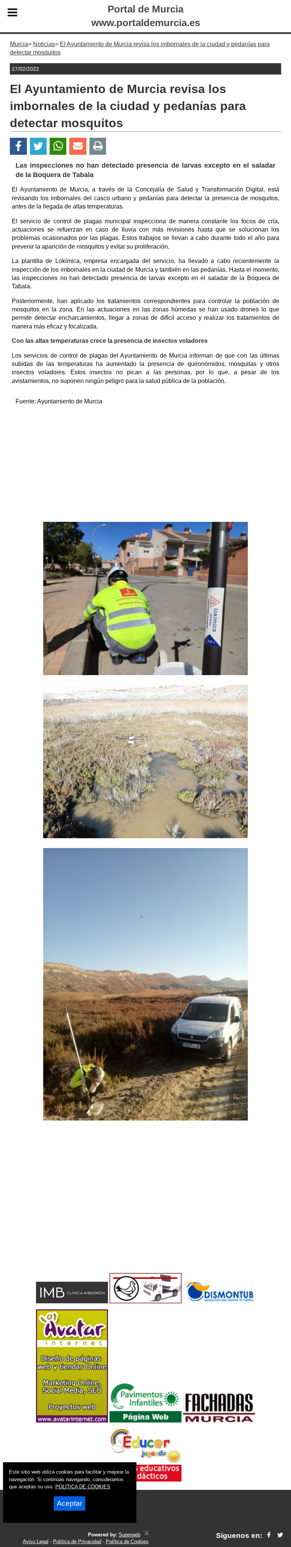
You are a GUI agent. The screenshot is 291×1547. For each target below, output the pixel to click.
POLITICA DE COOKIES (82, 1486)
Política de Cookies (127, 1541)
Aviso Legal (35, 1541)
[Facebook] (18, 146)
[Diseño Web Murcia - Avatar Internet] (146, 1535)
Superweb (129, 1535)
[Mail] (77, 146)
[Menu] (12, 13)
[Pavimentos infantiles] (145, 1420)
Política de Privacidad (77, 1541)
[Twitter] (38, 146)
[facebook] (269, 1535)
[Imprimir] (97, 146)
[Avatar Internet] (72, 1420)
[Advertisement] (145, 465)
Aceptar (69, 1503)
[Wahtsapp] (58, 146)
